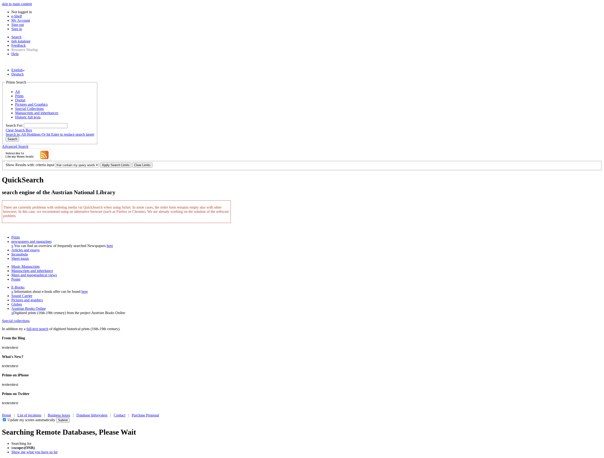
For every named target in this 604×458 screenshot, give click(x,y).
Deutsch (17, 74)
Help (15, 54)
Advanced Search (15, 146)
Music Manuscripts (25, 267)
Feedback (18, 45)
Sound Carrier (21, 296)
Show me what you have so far (34, 452)
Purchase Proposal (145, 415)
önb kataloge (20, 41)
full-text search (37, 329)
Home (6, 415)
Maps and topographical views (34, 275)
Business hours (59, 415)
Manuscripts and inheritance (32, 271)
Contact (119, 415)
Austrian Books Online (28, 309)
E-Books (18, 287)
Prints (15, 237)
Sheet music (20, 258)
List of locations (29, 415)
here (110, 246)
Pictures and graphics (27, 300)
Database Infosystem (91, 415)
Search (16, 37)
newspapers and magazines (31, 242)
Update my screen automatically (31, 420)
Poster (16, 279)
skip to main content (17, 4)
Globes (16, 304)
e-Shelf (16, 16)
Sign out (17, 25)
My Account (20, 20)
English (17, 70)
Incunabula (19, 254)
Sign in (16, 29)
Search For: (14, 125)
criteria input (45, 165)
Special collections (15, 321)
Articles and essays (25, 250)
